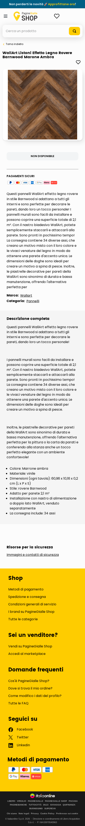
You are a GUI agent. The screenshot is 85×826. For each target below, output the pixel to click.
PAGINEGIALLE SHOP (56, 801)
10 (59, 137)
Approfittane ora (61, 4)
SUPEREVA (50, 809)
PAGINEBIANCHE (18, 805)
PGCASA (73, 801)
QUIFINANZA (69, 805)
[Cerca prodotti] (74, 31)
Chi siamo (12, 813)
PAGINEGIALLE (35, 801)
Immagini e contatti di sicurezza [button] (33, 555)
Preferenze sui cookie (67, 813)
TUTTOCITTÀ (35, 805)
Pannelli (32, 301)
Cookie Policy (47, 813)
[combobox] (42, 31)
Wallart (26, 295)
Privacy (35, 813)
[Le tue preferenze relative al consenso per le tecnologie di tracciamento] (78, 819)
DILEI (45, 805)
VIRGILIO (21, 801)
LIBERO (11, 801)
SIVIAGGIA (55, 805)
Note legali (24, 813)
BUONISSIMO (36, 809)
